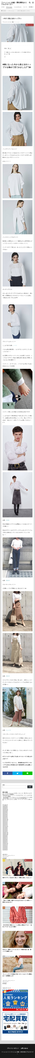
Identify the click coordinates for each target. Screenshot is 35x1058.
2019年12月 (5, 843)
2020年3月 (5, 840)
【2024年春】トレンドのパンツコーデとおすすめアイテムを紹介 (17, 797)
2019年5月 (5, 846)
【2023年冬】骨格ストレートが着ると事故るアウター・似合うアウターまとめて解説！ (17, 925)
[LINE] (27, 773)
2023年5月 (5, 815)
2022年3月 (5, 823)
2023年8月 (5, 812)
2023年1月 (5, 818)
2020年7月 (5, 837)
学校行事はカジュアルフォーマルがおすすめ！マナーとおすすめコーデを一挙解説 (17, 796)
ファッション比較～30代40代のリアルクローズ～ (14, 3)
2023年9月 (5, 811)
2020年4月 (5, 839)
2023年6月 (5, 814)
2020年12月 (5, 832)
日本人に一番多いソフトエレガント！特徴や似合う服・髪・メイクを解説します (17, 950)
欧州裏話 (31, 7)
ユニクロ (8, 730)
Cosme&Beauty (17, 7)
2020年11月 (5, 833)
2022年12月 (5, 819)
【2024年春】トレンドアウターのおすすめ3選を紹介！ (15, 798)
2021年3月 (5, 830)
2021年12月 (5, 826)
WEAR (8, 580)
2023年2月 (5, 817)
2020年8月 (5, 836)
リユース (25, 7)
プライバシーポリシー (13, 1048)
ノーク (15, 345)
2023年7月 (5, 813)
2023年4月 (5, 816)
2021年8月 (5, 827)
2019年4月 (5, 848)
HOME (2, 7)
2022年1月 (5, 825)
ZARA (7, 520)
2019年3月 (5, 849)
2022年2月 (5, 824)
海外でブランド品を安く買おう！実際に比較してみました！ (17, 877)
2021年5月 (5, 829)
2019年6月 (5, 845)
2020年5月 (5, 838)
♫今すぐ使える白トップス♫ (23, 10)
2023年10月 (5, 810)
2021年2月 (5, 831)
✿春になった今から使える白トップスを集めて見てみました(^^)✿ (17, 53)
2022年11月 (5, 820)
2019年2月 (5, 850)
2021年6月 (5, 828)
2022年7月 (5, 821)
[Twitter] (17, 773)
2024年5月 (5, 805)
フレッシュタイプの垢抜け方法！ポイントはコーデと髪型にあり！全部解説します (17, 974)
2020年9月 (5, 835)
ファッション (9, 7)
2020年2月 (5, 841)
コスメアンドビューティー (9, 855)
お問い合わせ (24, 1048)
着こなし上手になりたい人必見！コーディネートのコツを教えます (17, 800)
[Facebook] (7, 773)
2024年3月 (5, 808)
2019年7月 (5, 844)
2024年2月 (5, 809)
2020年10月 (5, 834)
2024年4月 (5, 806)
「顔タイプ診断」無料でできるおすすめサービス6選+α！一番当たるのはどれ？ (17, 901)
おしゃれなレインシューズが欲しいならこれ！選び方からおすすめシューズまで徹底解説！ (17, 794)
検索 (4, 785)
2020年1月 (5, 842)
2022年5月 (5, 822)
